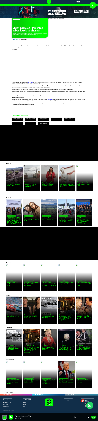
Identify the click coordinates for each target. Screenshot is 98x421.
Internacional (11, 377)
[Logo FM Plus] (49, 2)
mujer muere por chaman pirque (56, 119)
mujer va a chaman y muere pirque (30, 119)
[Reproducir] (92, 5)
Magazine (11, 345)
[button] (2, 12)
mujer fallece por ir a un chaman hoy (30, 123)
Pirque (44, 45)
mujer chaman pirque (43, 123)
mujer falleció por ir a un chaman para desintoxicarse (17, 123)
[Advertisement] (49, 142)
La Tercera (30, 82)
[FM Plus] (11, 2)
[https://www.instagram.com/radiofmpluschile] (4, 395)
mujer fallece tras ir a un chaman (17, 119)
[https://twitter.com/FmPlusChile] (68, 395)
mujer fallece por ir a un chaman (69, 119)
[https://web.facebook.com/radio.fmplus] (35, 395)
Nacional (16, 19)
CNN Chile (50, 99)
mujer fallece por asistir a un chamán (43, 119)
